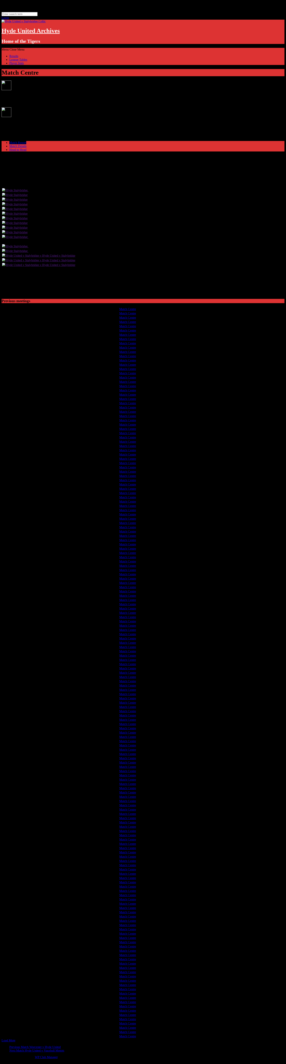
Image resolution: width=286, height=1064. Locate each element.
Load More (8, 1040)
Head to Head (17, 149)
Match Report (17, 142)
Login (5, 17)
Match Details (17, 146)
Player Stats (16, 63)
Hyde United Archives (31, 30)
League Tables (18, 59)
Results (13, 56)
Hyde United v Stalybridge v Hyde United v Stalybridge (40, 255)
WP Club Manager (46, 1057)
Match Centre (127, 309)
